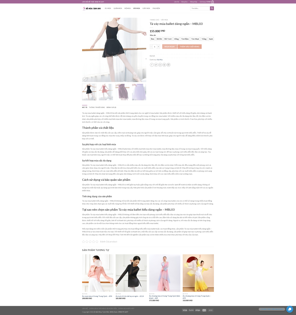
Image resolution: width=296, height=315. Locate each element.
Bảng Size (184, 2)
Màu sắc (153, 35)
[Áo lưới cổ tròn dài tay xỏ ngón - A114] (131, 273)
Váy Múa (136, 8)
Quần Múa (118, 8)
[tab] (84, 107)
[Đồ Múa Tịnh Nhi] (91, 8)
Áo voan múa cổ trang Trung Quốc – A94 (97, 296)
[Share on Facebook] (152, 65)
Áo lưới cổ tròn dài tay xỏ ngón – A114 (130, 296)
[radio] (152, 39)
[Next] (142, 49)
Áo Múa (108, 8)
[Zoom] (85, 79)
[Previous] (86, 49)
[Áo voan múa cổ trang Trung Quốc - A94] (97, 273)
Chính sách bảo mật (126, 308)
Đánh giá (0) (111, 107)
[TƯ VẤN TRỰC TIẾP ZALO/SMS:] (289, 309)
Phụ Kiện (156, 8)
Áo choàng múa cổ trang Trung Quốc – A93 (197, 297)
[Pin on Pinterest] (164, 65)
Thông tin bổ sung (97, 107)
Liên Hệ (176, 2)
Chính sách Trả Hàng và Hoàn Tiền (103, 308)
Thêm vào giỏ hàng (189, 47)
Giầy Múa (146, 8)
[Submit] (212, 8)
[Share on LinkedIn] (168, 65)
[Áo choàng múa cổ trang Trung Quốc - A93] (198, 273)
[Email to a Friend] (160, 65)
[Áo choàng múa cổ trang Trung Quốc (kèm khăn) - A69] (164, 273)
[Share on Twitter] (156, 65)
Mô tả (84, 107)
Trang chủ (154, 20)
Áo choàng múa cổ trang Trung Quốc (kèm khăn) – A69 (164, 297)
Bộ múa (128, 8)
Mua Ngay (170, 46)
